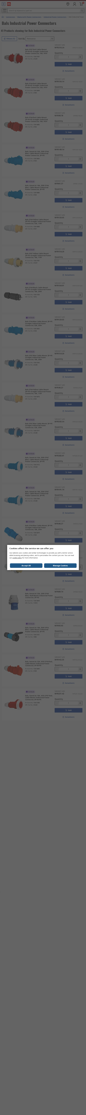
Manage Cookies (60, 565)
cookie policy (17, 558)
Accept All (26, 565)
